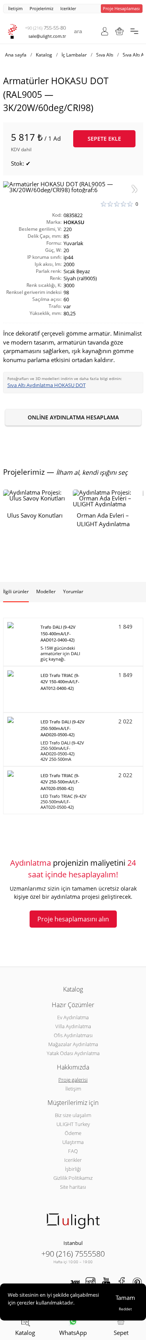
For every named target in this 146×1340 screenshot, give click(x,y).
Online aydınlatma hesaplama (73, 417)
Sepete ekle (104, 138)
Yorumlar (73, 591)
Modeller (46, 591)
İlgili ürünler (16, 591)
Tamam (125, 1297)
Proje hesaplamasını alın (73, 919)
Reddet (125, 1309)
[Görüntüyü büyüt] (73, 187)
